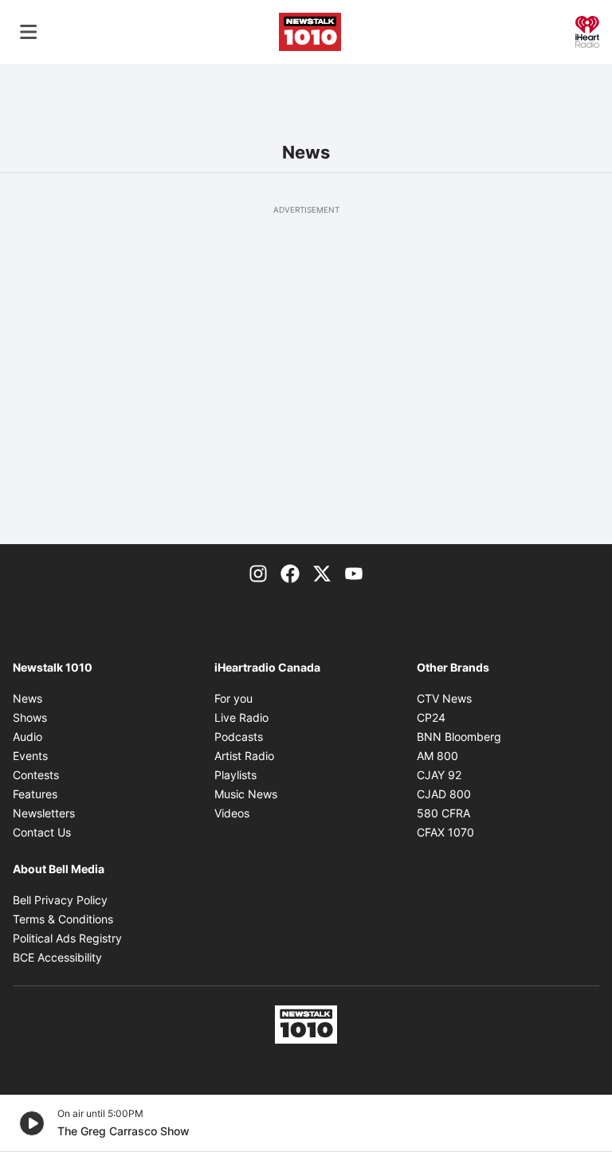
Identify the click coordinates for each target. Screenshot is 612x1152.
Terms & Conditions (63, 919)
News (27, 698)
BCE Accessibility (57, 957)
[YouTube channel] (353, 572)
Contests (36, 775)
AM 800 (437, 755)
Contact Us (42, 832)
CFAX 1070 (445, 832)
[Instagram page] (258, 572)
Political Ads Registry (67, 938)
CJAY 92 (439, 775)
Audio (27, 736)
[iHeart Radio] (587, 30)
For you (233, 698)
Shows (30, 717)
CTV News (444, 698)
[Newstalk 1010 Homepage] (310, 32)
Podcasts (238, 736)
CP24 (431, 717)
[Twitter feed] (322, 572)
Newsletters (44, 813)
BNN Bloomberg (459, 736)
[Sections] (29, 32)
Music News (245, 794)
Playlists (235, 775)
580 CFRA (443, 813)
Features (35, 794)
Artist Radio (244, 755)
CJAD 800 (444, 794)
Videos (231, 813)
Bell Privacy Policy (60, 900)
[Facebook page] (290, 572)
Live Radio (241, 717)
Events (30, 755)
